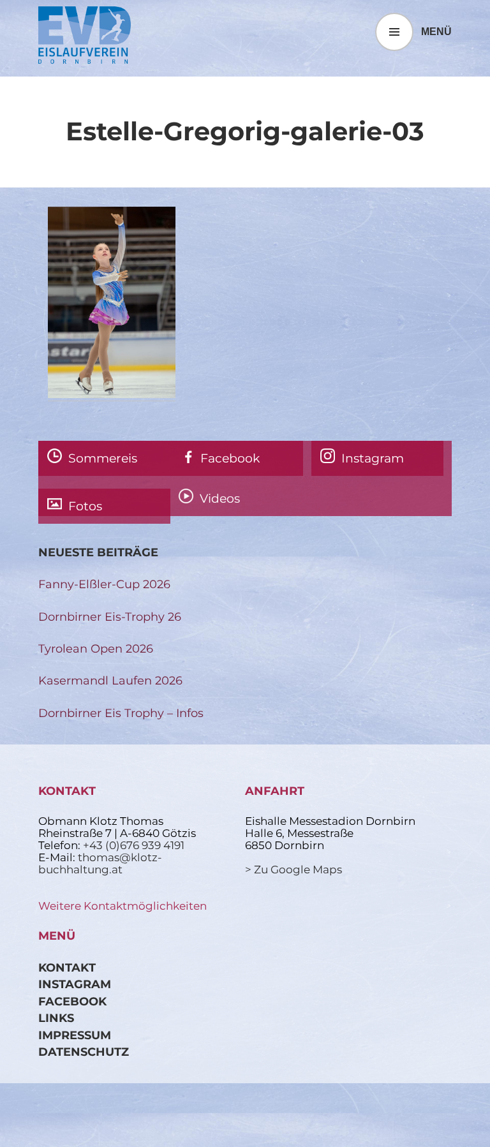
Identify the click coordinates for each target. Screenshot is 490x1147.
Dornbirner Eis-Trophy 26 (109, 616)
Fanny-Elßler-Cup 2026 (104, 584)
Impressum (74, 1035)
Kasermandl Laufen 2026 (110, 680)
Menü (436, 31)
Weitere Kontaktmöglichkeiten (122, 905)
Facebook (72, 1001)
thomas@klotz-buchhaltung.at (100, 863)
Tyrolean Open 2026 (95, 648)
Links (56, 1018)
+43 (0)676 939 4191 (133, 845)
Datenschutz (83, 1051)
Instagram (74, 984)
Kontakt (67, 967)
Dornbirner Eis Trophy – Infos (121, 713)
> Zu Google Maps (293, 869)
